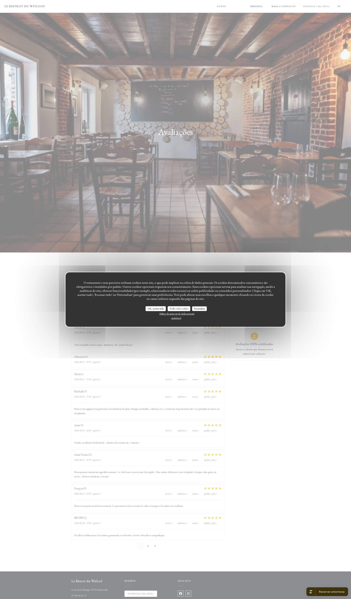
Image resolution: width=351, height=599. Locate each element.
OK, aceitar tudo (156, 308)
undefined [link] (176, 318)
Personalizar (199, 308)
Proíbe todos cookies (179, 308)
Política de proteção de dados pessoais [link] (176, 313)
